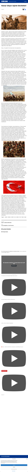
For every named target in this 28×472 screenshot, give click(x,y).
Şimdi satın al (14, 265)
